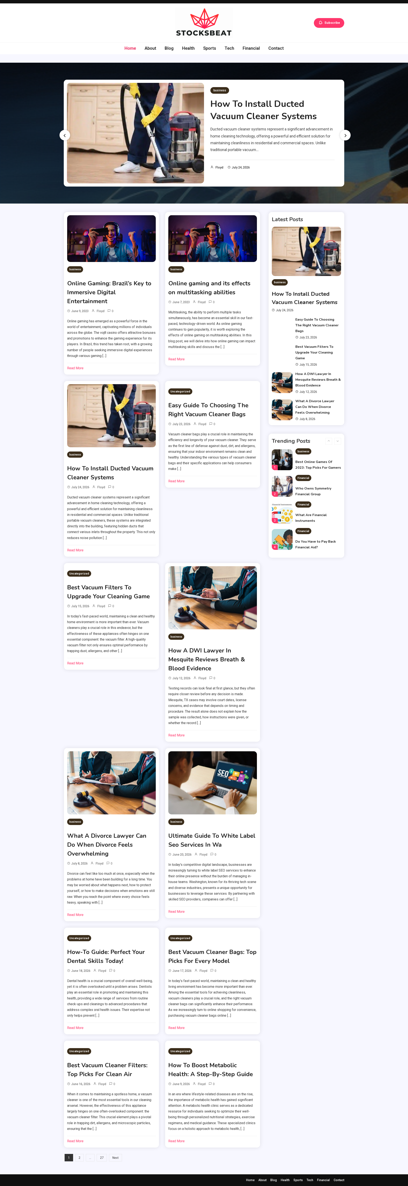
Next (115, 1157)
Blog (169, 48)
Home (130, 48)
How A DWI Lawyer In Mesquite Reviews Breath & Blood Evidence (206, 659)
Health (188, 48)
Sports (209, 48)
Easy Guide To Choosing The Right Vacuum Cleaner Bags (317, 325)
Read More (75, 368)
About (150, 48)
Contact (276, 48)
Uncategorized (180, 391)
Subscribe (332, 22)
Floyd (219, 167)
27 (101, 1157)
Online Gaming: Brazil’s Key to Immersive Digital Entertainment (109, 292)
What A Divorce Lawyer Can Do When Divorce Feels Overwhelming (106, 845)
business (219, 90)
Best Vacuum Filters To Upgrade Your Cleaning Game (314, 352)
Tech (229, 48)
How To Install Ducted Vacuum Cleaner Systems (263, 110)
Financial (251, 48)
